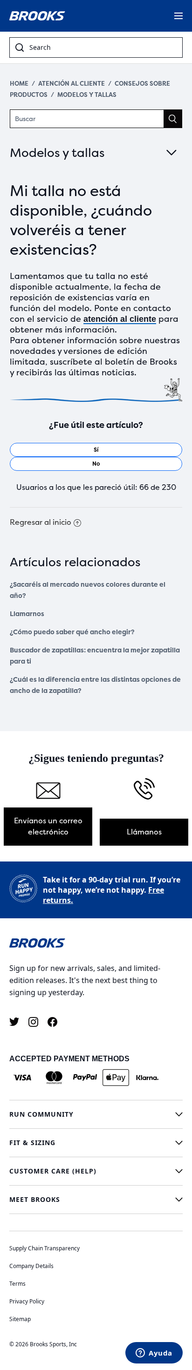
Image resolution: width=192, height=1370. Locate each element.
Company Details (31, 1266)
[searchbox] (103, 47)
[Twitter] (14, 1022)
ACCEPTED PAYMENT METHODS (69, 1059)
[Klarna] (147, 1077)
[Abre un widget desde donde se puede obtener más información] (154, 1353)
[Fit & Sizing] (96, 1143)
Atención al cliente (71, 83)
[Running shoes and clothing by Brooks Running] (37, 15)
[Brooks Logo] (96, 942)
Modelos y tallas (87, 94)
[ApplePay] (116, 1077)
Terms (17, 1284)
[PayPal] (85, 1077)
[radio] (96, 450)
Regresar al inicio (40, 522)
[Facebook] (52, 1022)
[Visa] (22, 1077)
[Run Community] (96, 1114)
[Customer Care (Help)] (96, 1171)
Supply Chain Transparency (44, 1248)
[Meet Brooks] (96, 1200)
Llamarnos (27, 614)
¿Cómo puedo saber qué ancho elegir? (72, 632)
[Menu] (178, 16)
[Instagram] (33, 1022)
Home (19, 83)
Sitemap (20, 1319)
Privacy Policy (26, 1301)
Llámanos (144, 831)
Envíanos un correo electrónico (48, 826)
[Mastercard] (54, 1077)
